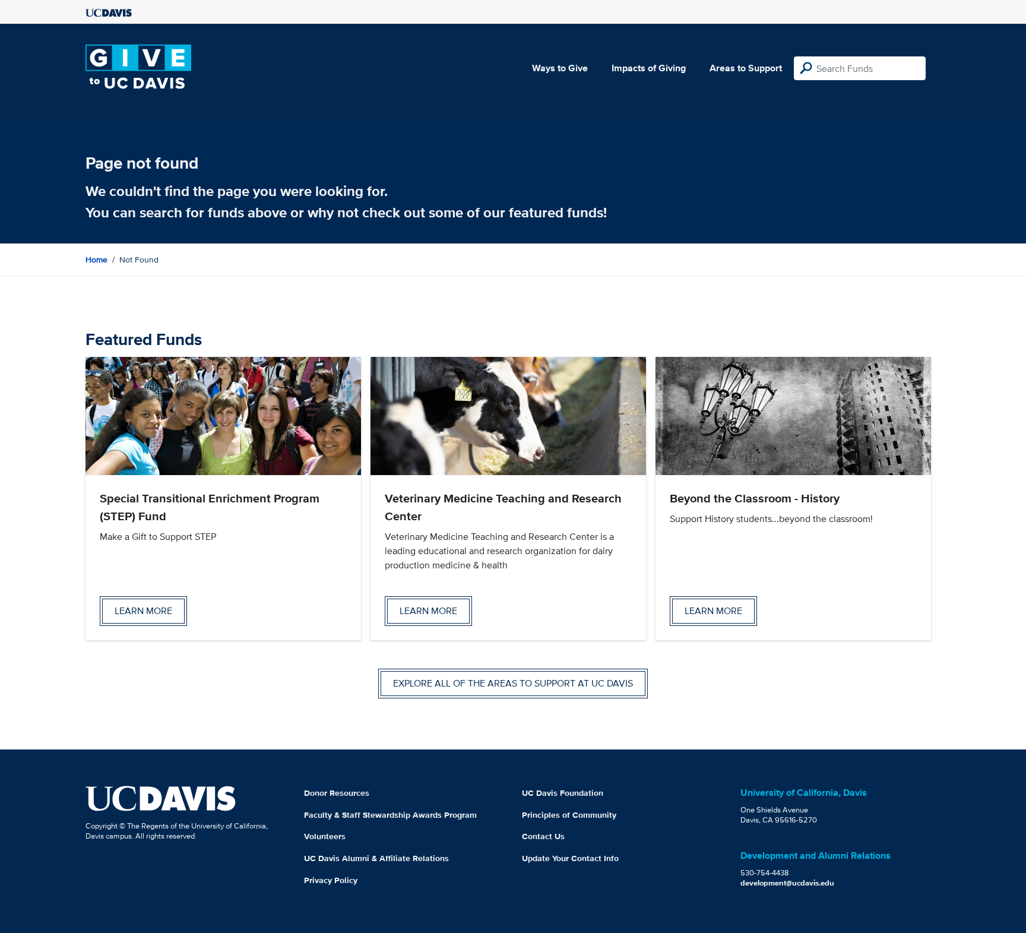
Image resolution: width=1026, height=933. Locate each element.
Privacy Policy (330, 880)
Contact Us (543, 836)
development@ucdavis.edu (787, 882)
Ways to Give (560, 68)
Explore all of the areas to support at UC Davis (513, 683)
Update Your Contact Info (570, 858)
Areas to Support (746, 68)
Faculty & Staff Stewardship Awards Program (390, 815)
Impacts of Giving (649, 68)
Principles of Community (569, 815)
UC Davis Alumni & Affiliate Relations (376, 858)
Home (96, 259)
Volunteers (325, 836)
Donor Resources (336, 793)
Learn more (143, 611)
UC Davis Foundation (562, 793)
